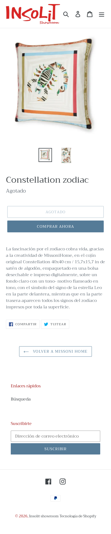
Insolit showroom (43, 516)
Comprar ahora (55, 226)
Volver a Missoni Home (60, 351)
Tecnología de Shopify (78, 516)
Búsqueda (21, 399)
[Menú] (101, 14)
